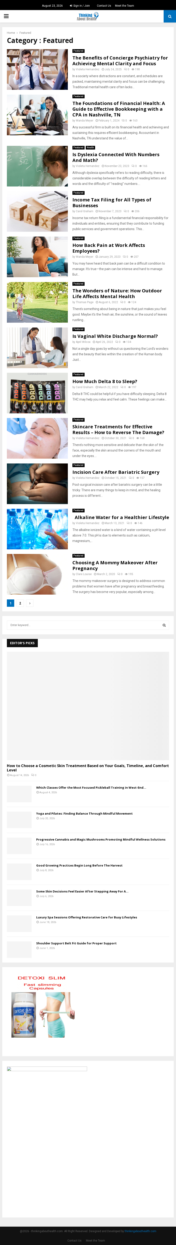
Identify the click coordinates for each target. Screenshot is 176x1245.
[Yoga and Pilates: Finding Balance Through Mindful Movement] (19, 820)
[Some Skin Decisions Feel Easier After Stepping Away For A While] (19, 897)
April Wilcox (83, 342)
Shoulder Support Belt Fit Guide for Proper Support (76, 943)
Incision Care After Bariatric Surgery (115, 472)
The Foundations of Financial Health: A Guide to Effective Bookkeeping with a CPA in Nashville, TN (118, 109)
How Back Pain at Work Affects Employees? (108, 248)
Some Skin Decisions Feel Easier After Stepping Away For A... (82, 891)
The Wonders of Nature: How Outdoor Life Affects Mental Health (117, 293)
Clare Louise (84, 574)
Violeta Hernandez (87, 69)
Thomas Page (85, 302)
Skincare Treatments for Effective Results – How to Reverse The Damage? (118, 429)
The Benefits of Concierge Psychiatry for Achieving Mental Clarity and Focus (120, 61)
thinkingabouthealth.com (140, 1231)
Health (90, 147)
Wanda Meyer (84, 120)
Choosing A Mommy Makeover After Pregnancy (115, 565)
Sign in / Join (81, 5)
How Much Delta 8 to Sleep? (104, 381)
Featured (78, 51)
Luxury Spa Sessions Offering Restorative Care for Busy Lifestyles (86, 917)
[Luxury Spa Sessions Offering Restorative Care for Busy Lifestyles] (19, 923)
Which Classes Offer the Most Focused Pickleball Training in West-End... (91, 787)
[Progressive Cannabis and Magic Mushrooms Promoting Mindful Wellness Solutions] (19, 846)
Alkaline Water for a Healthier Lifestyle (120, 517)
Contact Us (104, 5)
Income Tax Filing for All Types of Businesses (111, 203)
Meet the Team (124, 5)
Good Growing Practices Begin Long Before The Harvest (79, 865)
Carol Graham (84, 211)
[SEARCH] (164, 625)
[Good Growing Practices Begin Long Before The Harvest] (19, 872)
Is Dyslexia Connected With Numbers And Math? (116, 157)
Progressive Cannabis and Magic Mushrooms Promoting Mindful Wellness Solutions (100, 839)
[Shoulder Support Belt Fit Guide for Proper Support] (19, 949)
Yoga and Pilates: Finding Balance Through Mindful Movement (84, 813)
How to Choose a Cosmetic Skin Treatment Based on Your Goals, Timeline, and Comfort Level (88, 768)
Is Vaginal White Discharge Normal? (115, 336)
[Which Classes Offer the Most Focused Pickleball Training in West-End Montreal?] (19, 794)
